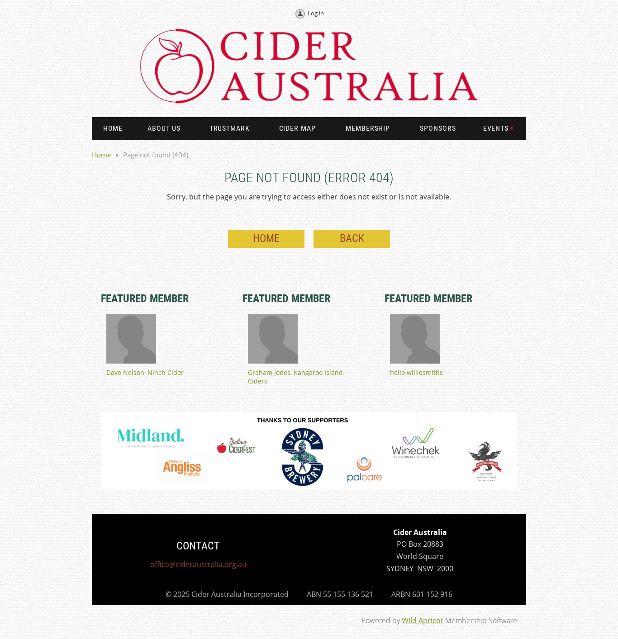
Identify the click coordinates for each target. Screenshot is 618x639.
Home (101, 154)
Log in (316, 13)
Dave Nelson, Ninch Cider (145, 372)
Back (352, 238)
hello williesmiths (416, 372)
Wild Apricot (422, 620)
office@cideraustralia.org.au (198, 564)
